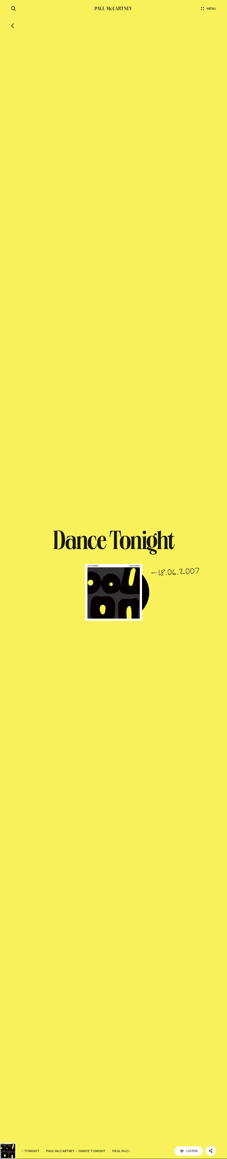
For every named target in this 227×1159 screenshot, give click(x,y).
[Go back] (12, 25)
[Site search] (13, 8)
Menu (211, 8)
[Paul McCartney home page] (113, 8)
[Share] (211, 1151)
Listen (192, 1151)
